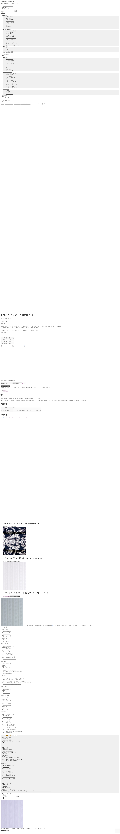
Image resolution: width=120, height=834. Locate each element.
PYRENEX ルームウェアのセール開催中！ (13, 679)
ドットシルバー (10, 36)
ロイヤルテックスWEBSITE (10, 760)
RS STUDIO (9, 33)
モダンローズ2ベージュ (12, 42)
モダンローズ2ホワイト (12, 43)
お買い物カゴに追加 (5, 386)
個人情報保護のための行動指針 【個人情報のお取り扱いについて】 (17, 791)
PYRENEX (6, 46)
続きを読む (13, 526)
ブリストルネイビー (11, 38)
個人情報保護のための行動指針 (11, 757)
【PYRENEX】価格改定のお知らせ (12, 684)
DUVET (8, 50)
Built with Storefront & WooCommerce (42, 791)
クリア (23, 383)
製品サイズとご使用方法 (9, 670)
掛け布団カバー (10, 18)
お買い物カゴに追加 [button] (15, 561)
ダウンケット (9, 23)
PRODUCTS (6, 15)
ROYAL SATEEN (7, 29)
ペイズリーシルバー (11, 40)
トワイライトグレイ (25, 104)
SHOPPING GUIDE (8, 6)
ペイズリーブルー (10, 35)
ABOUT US (6, 8)
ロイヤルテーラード (11, 31)
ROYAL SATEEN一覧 (8, 646)
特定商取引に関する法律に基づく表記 (12, 671)
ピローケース (9, 16)
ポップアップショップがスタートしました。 (14, 681)
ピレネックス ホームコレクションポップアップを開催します (18, 682)
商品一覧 (5, 629)
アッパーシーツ (10, 19)
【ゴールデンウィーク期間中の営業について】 (15, 678)
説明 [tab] (4, 390)
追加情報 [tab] (5, 391)
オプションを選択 (5, 830)
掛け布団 (8, 26)
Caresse (8, 47)
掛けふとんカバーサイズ (7, 383)
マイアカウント (7, 793)
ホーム (2, 104)
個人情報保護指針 (7, 673)
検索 (15, 11)
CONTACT (6, 7)
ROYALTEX (6, 747)
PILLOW (8, 49)
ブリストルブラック (11, 39)
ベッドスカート (10, 21)
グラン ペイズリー (10, 32)
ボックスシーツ (10, 22)
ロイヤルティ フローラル (12, 45)
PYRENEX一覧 (7, 663)
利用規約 (5, 753)
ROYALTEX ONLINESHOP (7, 1)
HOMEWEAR (9, 51)
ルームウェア (9, 28)
